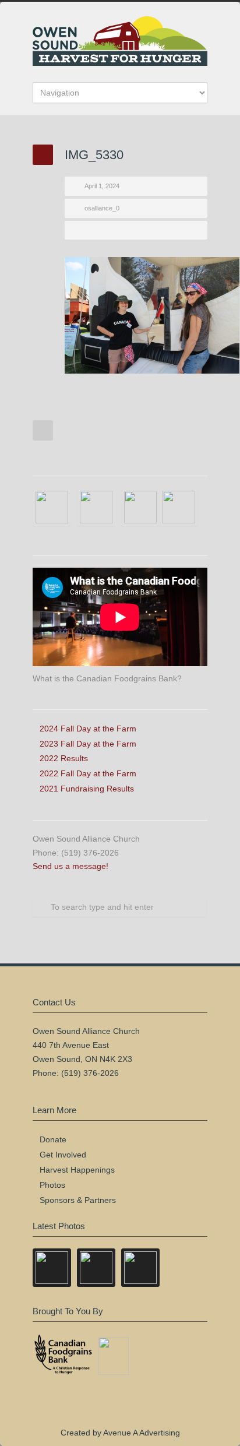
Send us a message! (70, 866)
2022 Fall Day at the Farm (88, 773)
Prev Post (43, 430)
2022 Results (64, 758)
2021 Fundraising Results (87, 788)
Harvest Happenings (77, 1169)
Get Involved (63, 1154)
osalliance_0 (101, 208)
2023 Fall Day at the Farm (88, 743)
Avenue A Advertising (141, 1432)
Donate (53, 1139)
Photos (52, 1185)
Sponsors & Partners (78, 1200)
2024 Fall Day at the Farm (88, 728)
